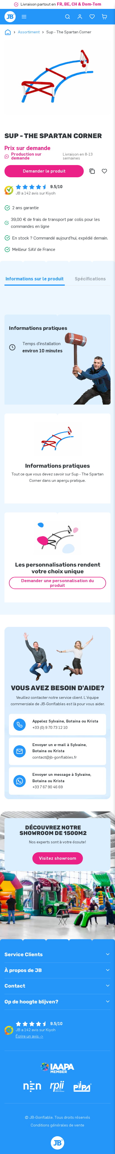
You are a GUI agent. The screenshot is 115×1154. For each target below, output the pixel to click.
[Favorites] (92, 17)
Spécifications (90, 278)
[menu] (24, 17)
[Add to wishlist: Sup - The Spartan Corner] (104, 171)
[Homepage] (10, 16)
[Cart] (104, 17)
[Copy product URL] (92, 171)
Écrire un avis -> (29, 1036)
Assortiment (29, 32)
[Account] (80, 17)
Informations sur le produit (35, 278)
